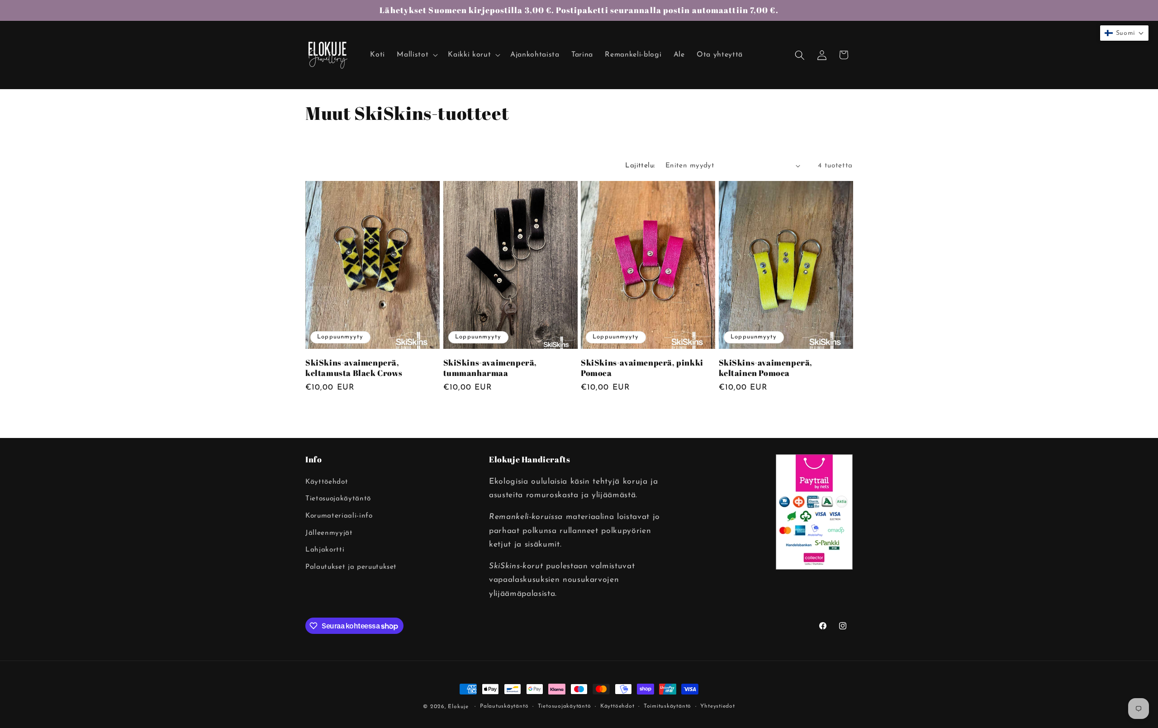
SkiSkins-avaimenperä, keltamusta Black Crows (353, 367)
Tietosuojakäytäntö (338, 498)
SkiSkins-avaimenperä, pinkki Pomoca (642, 367)
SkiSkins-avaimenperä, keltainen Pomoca (766, 367)
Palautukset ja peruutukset (351, 567)
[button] (416, 55)
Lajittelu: (640, 165)
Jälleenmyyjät (329, 533)
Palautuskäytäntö (504, 706)
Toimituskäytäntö (667, 706)
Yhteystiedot (717, 706)
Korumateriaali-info (339, 515)
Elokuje (458, 706)
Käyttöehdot (326, 481)
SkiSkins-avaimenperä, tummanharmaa (490, 367)
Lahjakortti (324, 549)
